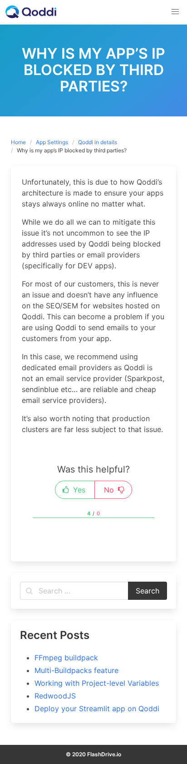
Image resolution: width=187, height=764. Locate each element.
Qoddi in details (97, 142)
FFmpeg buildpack (66, 657)
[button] (175, 12)
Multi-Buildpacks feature (76, 670)
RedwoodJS (55, 695)
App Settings (52, 142)
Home (18, 142)
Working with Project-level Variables (96, 683)
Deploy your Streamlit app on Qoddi (96, 708)
